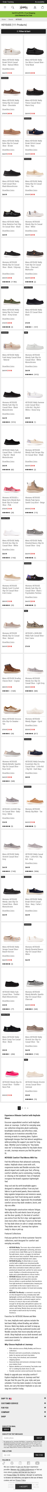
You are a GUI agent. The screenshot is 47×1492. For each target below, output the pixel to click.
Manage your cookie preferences (22, 1469)
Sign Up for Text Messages (12, 1434)
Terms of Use (31, 1444)
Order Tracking (8, 2)
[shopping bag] (42, 7)
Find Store (39, 1455)
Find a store (7, 1451)
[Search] (13, 7)
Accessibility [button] (39, 2)
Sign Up (6, 1429)
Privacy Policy (12, 1475)
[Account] (35, 7)
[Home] (24, 7)
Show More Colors (8, 69)
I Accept (23, 1486)
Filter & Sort (24, 31)
